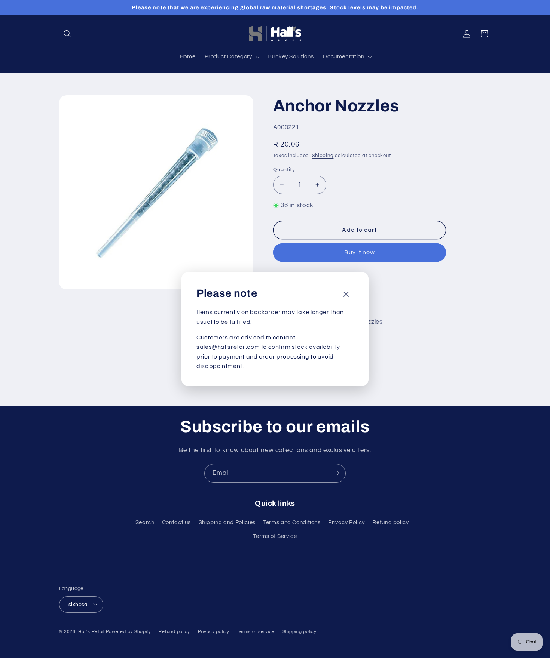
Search (145, 523)
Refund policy (390, 523)
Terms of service (256, 632)
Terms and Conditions (292, 523)
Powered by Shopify (128, 631)
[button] (67, 33)
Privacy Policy (346, 523)
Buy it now (359, 252)
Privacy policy (213, 632)
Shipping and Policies (227, 523)
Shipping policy (299, 632)
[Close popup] (346, 295)
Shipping (323, 155)
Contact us (176, 523)
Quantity (284, 169)
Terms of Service (275, 536)
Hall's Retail (91, 631)
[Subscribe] (336, 473)
